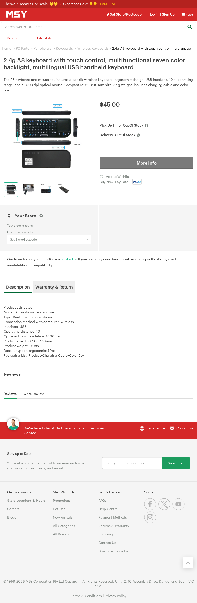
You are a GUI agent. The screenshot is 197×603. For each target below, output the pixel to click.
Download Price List (114, 551)
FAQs (102, 500)
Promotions (62, 500)
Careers (13, 509)
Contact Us (107, 542)
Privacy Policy (115, 596)
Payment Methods (112, 517)
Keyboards (64, 48)
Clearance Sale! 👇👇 (80, 4)
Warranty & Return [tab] (54, 287)
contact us (69, 259)
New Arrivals (63, 517)
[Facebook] (151, 509)
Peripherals (42, 48)
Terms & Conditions (86, 596)
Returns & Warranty (113, 526)
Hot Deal (60, 509)
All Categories (64, 526)
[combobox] (98, 26)
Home (6, 48)
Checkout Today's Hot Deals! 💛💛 (31, 4)
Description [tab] (18, 287)
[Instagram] (150, 522)
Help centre (155, 428)
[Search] (189, 27)
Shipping (105, 534)
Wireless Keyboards (93, 48)
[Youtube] (179, 509)
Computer (15, 38)
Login (155, 14)
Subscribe (176, 463)
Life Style (44, 38)
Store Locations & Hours (26, 500)
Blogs (11, 517)
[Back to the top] (188, 562)
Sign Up (168, 14)
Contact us (184, 428)
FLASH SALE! (108, 4)
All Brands (61, 534)
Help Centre (107, 509)
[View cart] (183, 14)
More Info (147, 162)
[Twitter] (165, 509)
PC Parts (22, 48)
